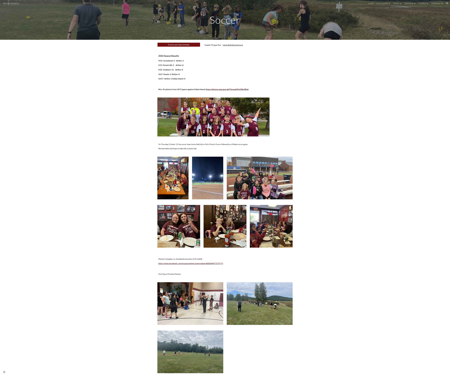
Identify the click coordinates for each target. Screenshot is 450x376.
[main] (225, 20)
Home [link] (370, 3)
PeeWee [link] (422, 3)
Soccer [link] (396, 3)
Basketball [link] (409, 3)
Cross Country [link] (382, 3)
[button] (447, 3)
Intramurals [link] (436, 3)
